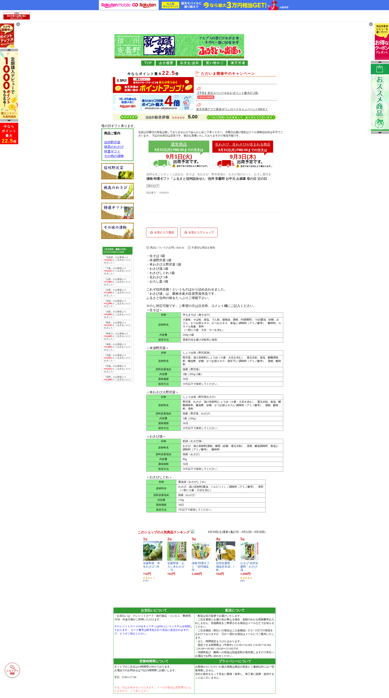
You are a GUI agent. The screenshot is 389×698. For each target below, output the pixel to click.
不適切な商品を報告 (203, 247)
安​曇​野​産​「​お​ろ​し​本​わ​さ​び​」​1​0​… (175, 567)
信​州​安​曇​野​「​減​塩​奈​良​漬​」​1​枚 (225, 567)
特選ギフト (112, 151)
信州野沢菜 (112, 142)
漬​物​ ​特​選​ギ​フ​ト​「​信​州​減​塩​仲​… (200, 567)
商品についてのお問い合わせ (167, 247)
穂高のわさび (114, 146)
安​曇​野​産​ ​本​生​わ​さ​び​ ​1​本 (151, 565)
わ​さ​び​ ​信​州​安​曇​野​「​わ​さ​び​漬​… (249, 567)
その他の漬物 (114, 156)
